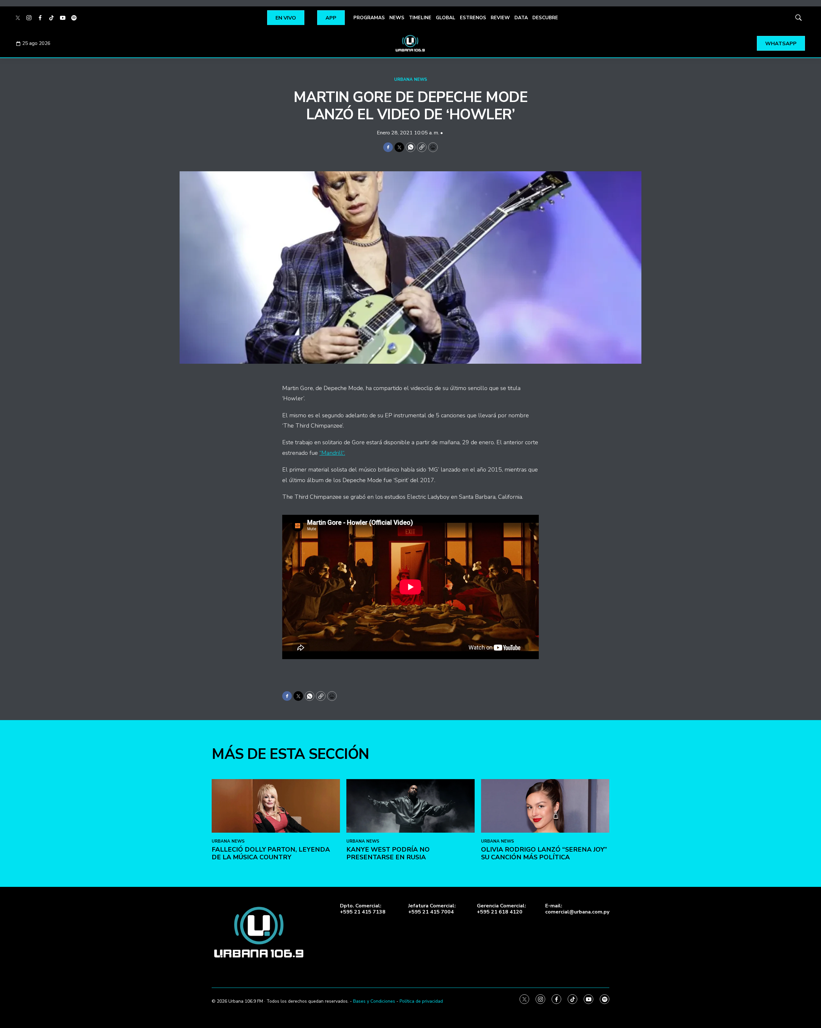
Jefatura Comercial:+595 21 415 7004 (432, 909)
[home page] (410, 43)
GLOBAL (445, 17)
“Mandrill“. (332, 453)
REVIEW (500, 17)
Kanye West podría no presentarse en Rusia (388, 853)
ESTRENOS (473, 17)
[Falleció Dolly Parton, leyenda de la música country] (276, 806)
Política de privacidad (421, 1001)
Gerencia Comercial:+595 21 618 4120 (501, 909)
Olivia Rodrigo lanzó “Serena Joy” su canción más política (544, 853)
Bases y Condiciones (374, 1001)
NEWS (396, 17)
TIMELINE (420, 17)
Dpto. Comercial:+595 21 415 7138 (362, 909)
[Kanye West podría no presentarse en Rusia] (410, 806)
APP (331, 17)
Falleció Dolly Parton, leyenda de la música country (271, 853)
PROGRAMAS (369, 17)
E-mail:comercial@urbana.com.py (577, 909)
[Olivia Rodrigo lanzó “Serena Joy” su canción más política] (545, 806)
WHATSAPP (781, 43)
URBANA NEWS (410, 79)
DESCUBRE (545, 17)
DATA (521, 17)
